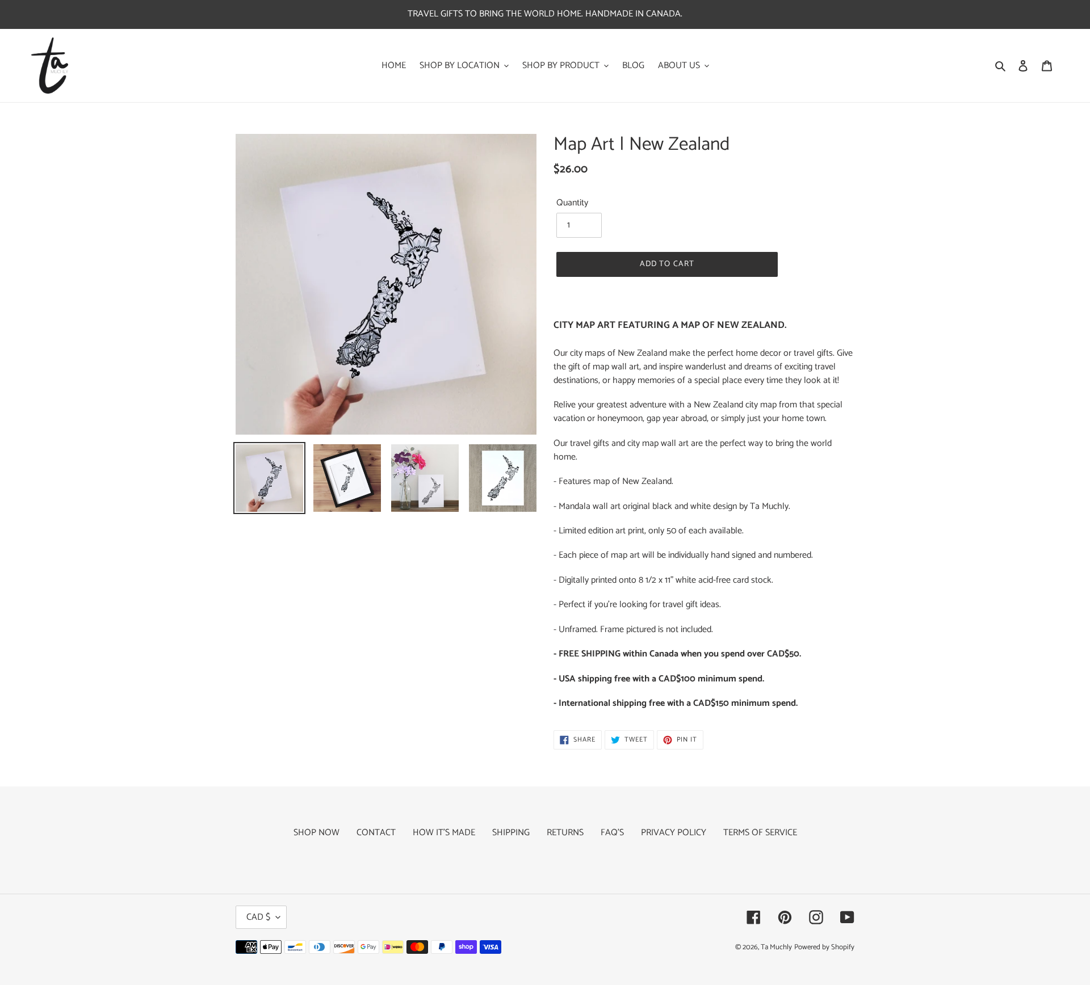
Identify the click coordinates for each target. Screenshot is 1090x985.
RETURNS (565, 832)
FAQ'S (612, 832)
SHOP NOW (316, 832)
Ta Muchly (776, 947)
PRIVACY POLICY (673, 832)
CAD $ (258, 917)
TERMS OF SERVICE (760, 832)
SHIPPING (511, 832)
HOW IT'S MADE (444, 832)
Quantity (572, 203)
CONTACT (376, 832)
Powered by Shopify (824, 947)
